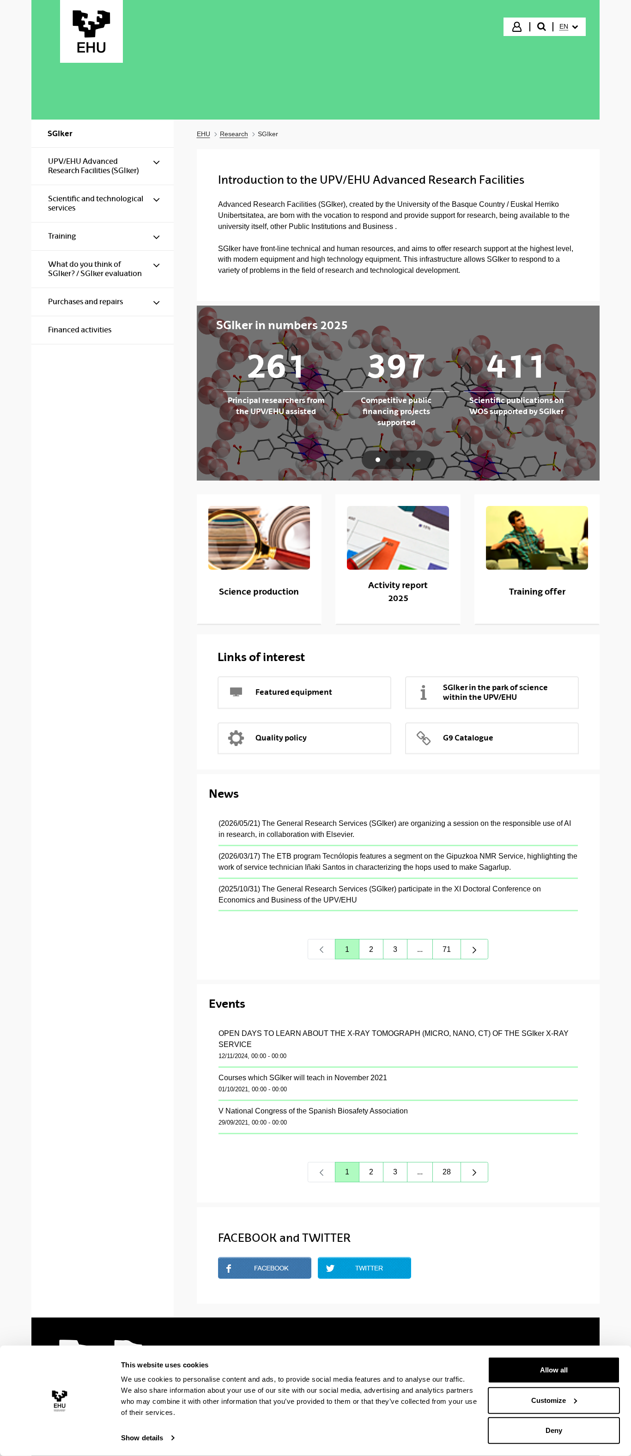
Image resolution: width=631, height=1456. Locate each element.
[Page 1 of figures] (378, 460)
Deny (554, 1430)
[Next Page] (474, 949)
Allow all (554, 1370)
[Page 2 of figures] (398, 460)
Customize (548, 1400)
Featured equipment (293, 692)
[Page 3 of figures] (418, 460)
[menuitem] (568, 27)
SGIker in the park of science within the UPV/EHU (495, 692)
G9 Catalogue (468, 737)
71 (452, 951)
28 (452, 1174)
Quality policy (281, 737)
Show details (142, 1438)
